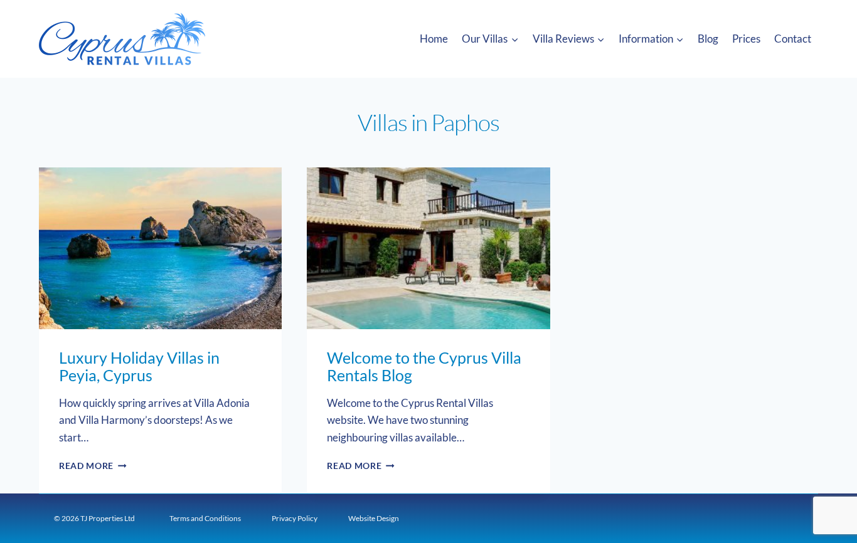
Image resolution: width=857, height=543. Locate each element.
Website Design (373, 518)
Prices (746, 38)
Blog (708, 38)
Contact (792, 38)
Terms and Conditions (205, 518)
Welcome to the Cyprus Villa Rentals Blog (424, 366)
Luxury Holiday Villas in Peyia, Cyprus (139, 366)
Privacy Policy (294, 518)
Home (434, 38)
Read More (93, 466)
